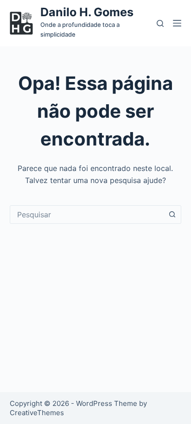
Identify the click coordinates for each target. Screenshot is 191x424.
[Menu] (177, 23)
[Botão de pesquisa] (172, 214)
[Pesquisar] (160, 23)
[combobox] (87, 214)
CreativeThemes (37, 412)
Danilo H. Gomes (87, 12)
